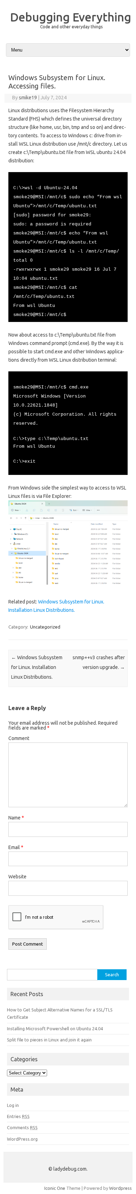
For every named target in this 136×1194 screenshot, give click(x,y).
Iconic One (54, 1188)
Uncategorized (45, 626)
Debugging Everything (70, 16)
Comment (18, 738)
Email (15, 847)
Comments (22, 1127)
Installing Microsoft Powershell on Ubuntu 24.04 (55, 1028)
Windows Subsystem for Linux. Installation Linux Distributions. (36, 667)
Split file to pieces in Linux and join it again (49, 1039)
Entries (18, 1116)
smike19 (28, 97)
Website (17, 876)
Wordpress (120, 1188)
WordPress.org (22, 1139)
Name (16, 818)
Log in (13, 1105)
